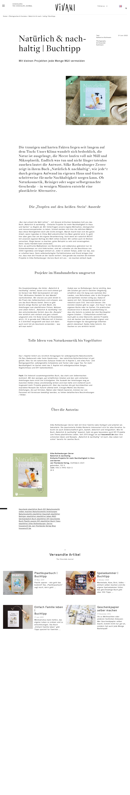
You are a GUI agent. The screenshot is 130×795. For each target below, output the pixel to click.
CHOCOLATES (17, 4)
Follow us (101, 6)
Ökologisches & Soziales (18, 16)
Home (5, 16)
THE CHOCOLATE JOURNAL (22, 6)
